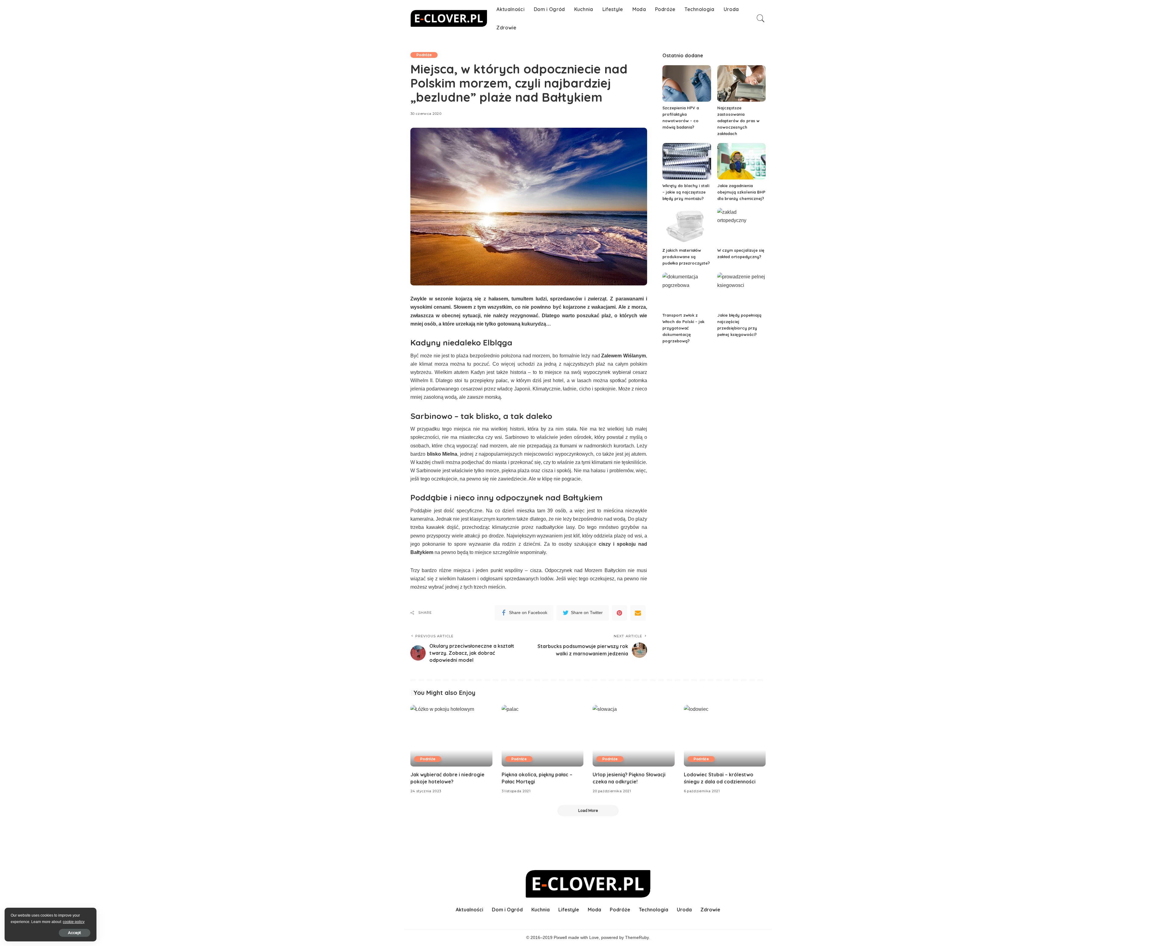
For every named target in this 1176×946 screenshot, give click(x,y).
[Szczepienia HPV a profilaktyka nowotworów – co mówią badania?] (686, 83)
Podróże (424, 55)
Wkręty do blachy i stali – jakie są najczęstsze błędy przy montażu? (685, 192)
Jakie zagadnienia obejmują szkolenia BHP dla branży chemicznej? (741, 192)
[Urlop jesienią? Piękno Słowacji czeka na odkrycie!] (634, 736)
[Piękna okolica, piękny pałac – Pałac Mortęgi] (543, 736)
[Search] (761, 18)
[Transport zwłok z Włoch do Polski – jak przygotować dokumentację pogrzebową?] (686, 291)
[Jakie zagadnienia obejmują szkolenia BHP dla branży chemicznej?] (741, 161)
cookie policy (74, 922)
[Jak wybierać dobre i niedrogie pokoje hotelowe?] (451, 736)
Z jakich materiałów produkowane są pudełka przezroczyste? (686, 257)
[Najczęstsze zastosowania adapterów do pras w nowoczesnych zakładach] (741, 83)
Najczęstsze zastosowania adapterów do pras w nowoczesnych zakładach (738, 120)
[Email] (638, 612)
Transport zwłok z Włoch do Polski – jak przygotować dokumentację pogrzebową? (683, 328)
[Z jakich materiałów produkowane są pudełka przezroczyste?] (686, 226)
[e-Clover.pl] (448, 18)
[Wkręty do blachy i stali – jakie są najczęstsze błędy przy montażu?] (686, 161)
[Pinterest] (619, 612)
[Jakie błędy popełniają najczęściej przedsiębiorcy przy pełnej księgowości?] (741, 291)
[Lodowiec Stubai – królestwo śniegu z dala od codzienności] (725, 736)
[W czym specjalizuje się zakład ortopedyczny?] (741, 226)
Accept (74, 932)
